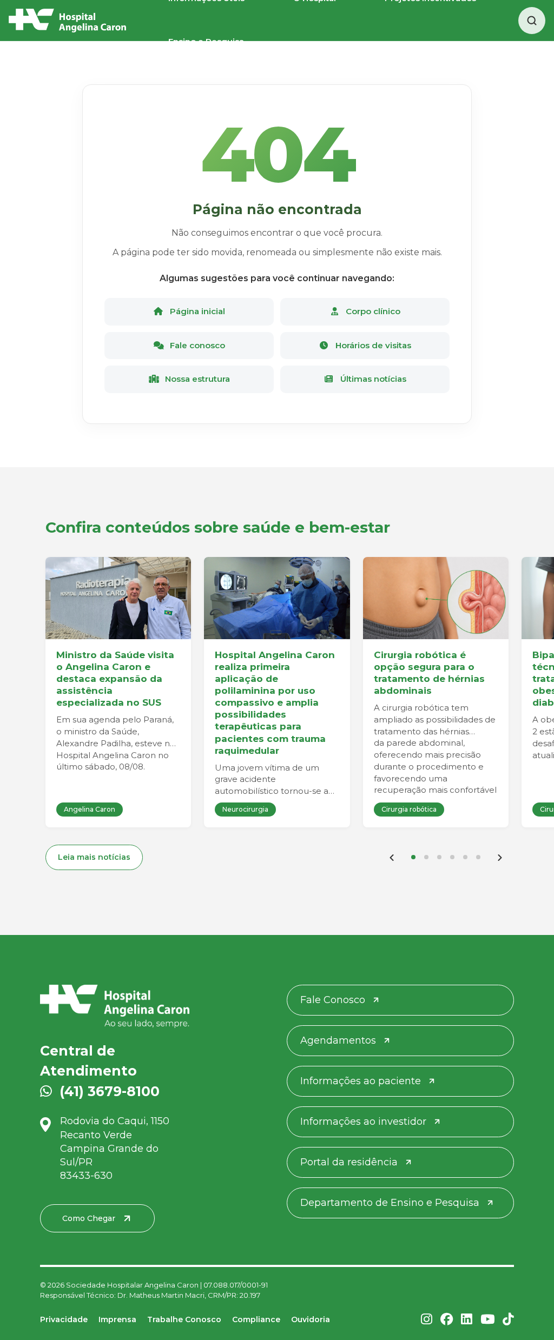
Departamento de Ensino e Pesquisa (389, 1203)
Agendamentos (338, 1040)
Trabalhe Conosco (184, 1319)
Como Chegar (88, 1218)
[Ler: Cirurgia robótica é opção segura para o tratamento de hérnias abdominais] (436, 598)
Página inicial (196, 311)
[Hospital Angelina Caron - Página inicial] (114, 1006)
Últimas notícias (372, 379)
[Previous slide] (391, 857)
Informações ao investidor (363, 1121)
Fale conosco (196, 345)
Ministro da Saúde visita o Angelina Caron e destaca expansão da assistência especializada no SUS (115, 678)
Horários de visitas (372, 345)
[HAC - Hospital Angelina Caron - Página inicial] (67, 20)
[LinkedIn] (466, 1320)
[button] (413, 857)
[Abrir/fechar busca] (531, 20)
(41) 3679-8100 (110, 1091)
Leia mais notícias (94, 857)
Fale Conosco (332, 1000)
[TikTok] (508, 1320)
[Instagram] (426, 1320)
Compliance (256, 1319)
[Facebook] (446, 1320)
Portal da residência (349, 1162)
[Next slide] (500, 857)
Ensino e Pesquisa (206, 41)
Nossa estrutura (196, 379)
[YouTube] (487, 1320)
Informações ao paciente (360, 1081)
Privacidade (64, 1319)
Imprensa (117, 1319)
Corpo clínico (372, 311)
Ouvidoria (310, 1319)
